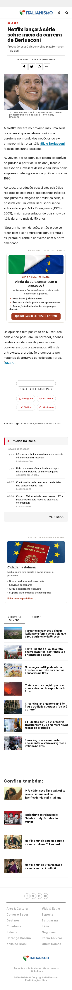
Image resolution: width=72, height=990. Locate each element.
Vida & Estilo (51, 908)
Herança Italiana (18, 938)
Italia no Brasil (16, 944)
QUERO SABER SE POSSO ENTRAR (36, 316)
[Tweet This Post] (31, 66)
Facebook (48, 398)
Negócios (49, 932)
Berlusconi (27, 423)
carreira (40, 423)
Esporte (47, 914)
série (58, 423)
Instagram (27, 398)
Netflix (50, 423)
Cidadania (37, 971)
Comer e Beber (17, 914)
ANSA (9, 363)
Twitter (27, 407)
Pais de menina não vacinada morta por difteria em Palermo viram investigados (37, 470)
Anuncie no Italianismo (27, 968)
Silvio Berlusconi (52, 143)
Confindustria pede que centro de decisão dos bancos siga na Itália (38, 484)
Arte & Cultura (17, 908)
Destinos (13, 920)
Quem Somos (51, 944)
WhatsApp (48, 407)
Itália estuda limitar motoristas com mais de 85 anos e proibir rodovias (39, 456)
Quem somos (51, 968)
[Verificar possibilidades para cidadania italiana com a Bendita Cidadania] (36, 263)
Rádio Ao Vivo (52, 938)
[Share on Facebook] (24, 66)
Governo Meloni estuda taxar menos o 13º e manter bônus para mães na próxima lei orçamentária (39, 499)
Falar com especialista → (21, 598)
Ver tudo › (56, 517)
